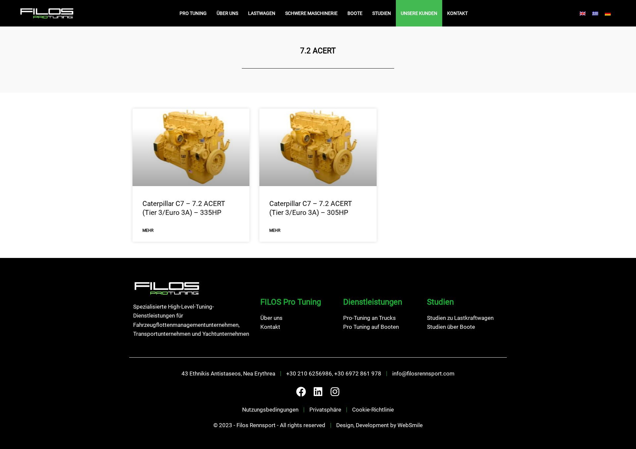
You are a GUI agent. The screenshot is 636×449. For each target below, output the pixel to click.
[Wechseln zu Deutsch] (608, 13)
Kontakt (457, 13)
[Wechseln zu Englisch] (582, 13)
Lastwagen (261, 13)
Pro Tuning (193, 13)
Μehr (147, 230)
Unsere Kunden (419, 13)
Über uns (227, 13)
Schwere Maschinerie (311, 13)
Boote (354, 13)
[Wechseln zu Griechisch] (595, 13)
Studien (381, 13)
